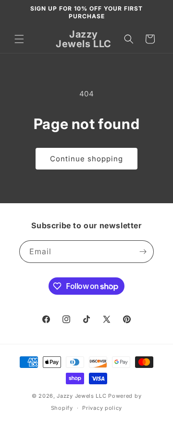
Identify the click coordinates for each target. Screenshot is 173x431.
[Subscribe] (142, 251)
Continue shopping (86, 158)
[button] (19, 39)
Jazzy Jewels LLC (81, 395)
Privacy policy (102, 408)
